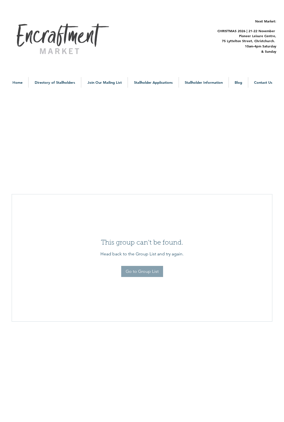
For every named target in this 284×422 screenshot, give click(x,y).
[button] (55, 82)
